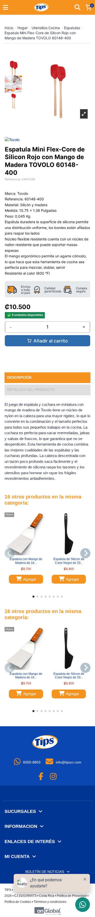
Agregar (29, 579)
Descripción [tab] (19, 377)
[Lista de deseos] (23, 554)
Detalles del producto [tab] (31, 390)
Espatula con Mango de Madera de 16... (26, 560)
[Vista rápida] (29, 554)
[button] (33, 597)
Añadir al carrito (50, 340)
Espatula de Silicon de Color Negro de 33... (68, 560)
